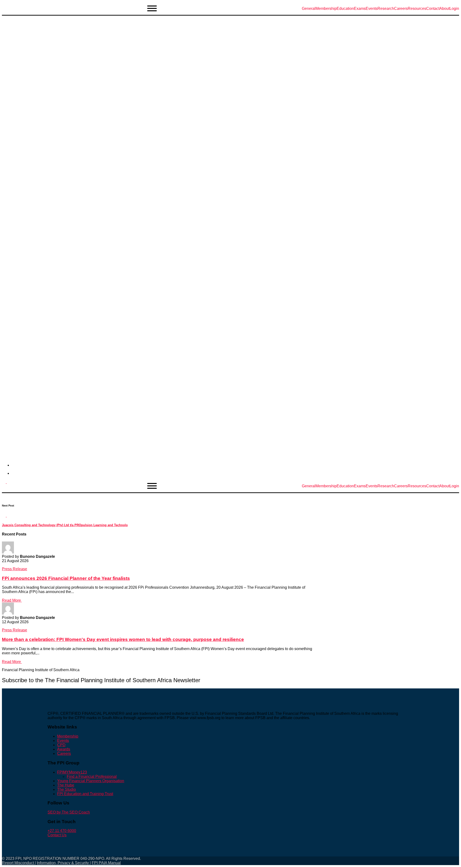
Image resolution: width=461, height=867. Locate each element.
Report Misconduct (18, 863)
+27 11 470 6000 (62, 831)
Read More (12, 600)
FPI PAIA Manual (106, 863)
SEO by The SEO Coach (69, 812)
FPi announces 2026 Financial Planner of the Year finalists (66, 578)
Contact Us (57, 835)
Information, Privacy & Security (63, 863)
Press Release (14, 569)
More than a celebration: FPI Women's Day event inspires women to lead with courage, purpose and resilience (123, 639)
